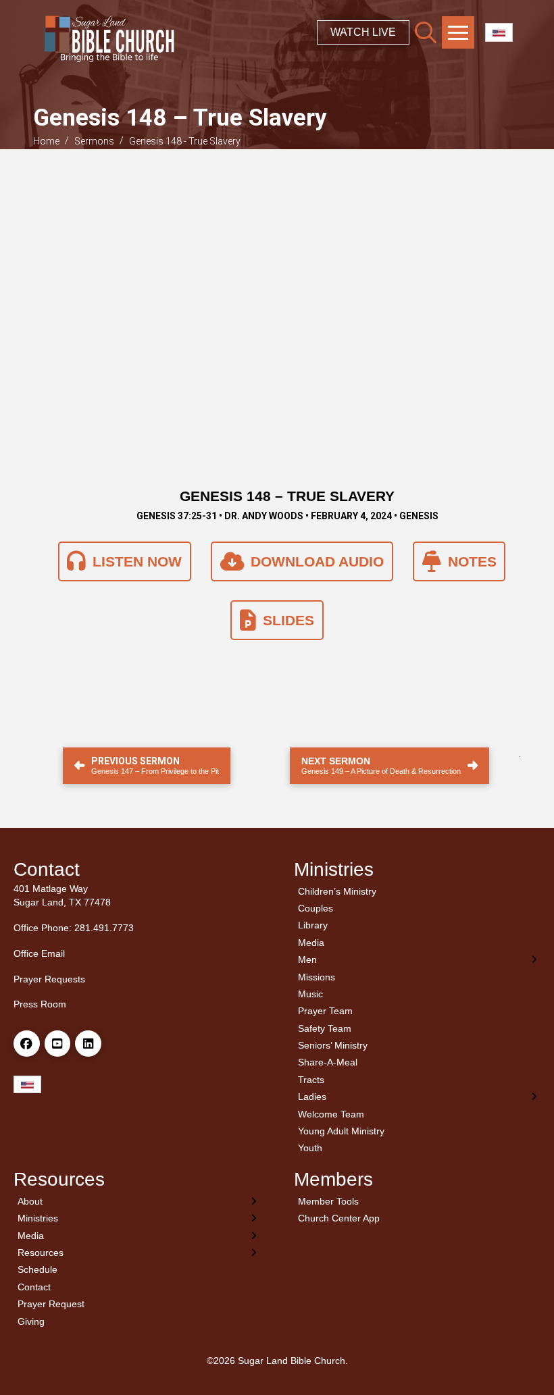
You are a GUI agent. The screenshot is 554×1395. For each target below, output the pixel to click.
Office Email (39, 953)
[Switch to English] (499, 33)
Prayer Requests (49, 979)
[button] (425, 32)
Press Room (40, 1004)
